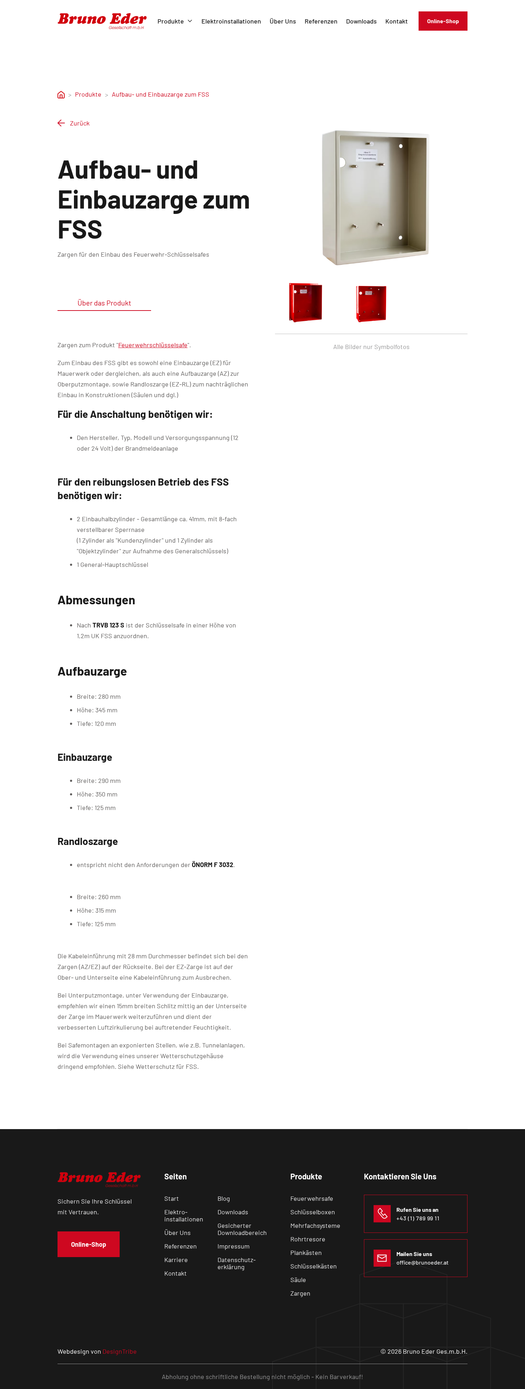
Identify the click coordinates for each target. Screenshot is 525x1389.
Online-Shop (443, 20)
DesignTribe (119, 1351)
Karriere (176, 1259)
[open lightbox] (371, 194)
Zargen (300, 1293)
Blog (224, 1198)
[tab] (104, 303)
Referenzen (321, 21)
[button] (175, 21)
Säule (298, 1279)
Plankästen (306, 1252)
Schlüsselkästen (313, 1266)
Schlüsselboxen (312, 1211)
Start (171, 1198)
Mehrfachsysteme (315, 1225)
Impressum (234, 1246)
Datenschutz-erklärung (237, 1263)
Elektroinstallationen (231, 21)
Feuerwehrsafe (311, 1198)
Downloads (361, 21)
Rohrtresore (307, 1238)
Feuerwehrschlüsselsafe (153, 345)
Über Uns (283, 21)
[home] (102, 21)
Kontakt (396, 21)
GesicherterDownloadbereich (242, 1229)
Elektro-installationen (183, 1215)
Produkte (88, 94)
